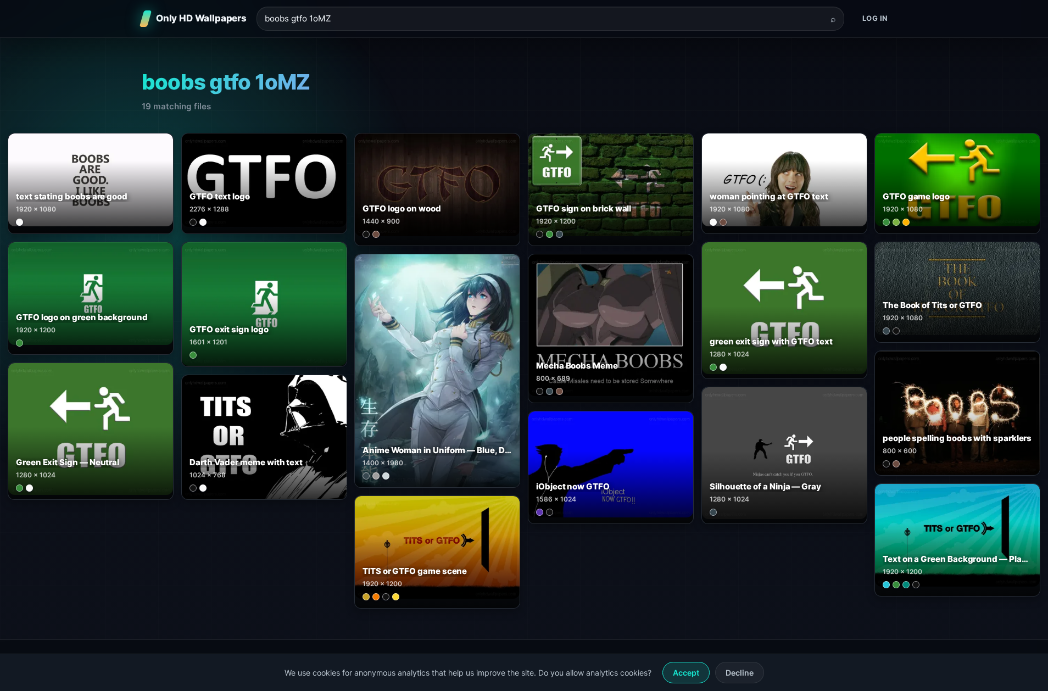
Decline (740, 672)
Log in (875, 18)
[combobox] (544, 18)
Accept (686, 672)
